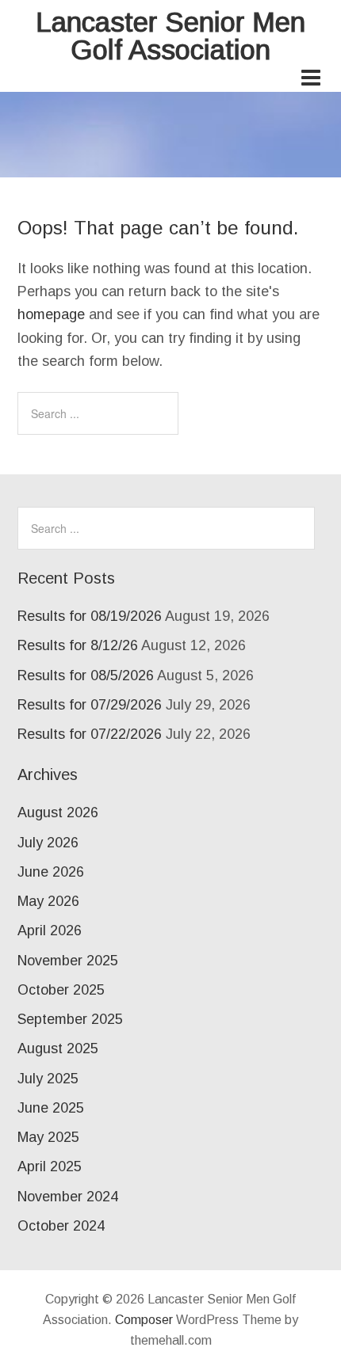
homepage (51, 314)
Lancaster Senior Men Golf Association (170, 35)
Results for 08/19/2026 (89, 616)
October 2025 (61, 990)
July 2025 (48, 1078)
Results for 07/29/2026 (89, 705)
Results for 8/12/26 (77, 645)
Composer (144, 1319)
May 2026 (48, 901)
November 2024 (67, 1196)
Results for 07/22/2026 (89, 734)
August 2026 (57, 812)
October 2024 (61, 1226)
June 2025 (50, 1108)
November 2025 (67, 961)
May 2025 (48, 1137)
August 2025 (57, 1048)
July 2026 (48, 843)
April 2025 (49, 1166)
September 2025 (70, 1019)
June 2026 (50, 872)
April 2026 (49, 930)
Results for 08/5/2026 (85, 675)
